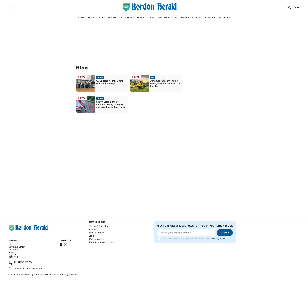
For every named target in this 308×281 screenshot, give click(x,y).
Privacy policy (96, 232)
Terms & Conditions (99, 226)
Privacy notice (218, 238)
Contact (93, 229)
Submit (224, 232)
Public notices (96, 239)
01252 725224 (24, 262)
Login (295, 8)
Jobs (91, 235)
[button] (12, 7)
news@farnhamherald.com (28, 267)
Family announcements (101, 242)
